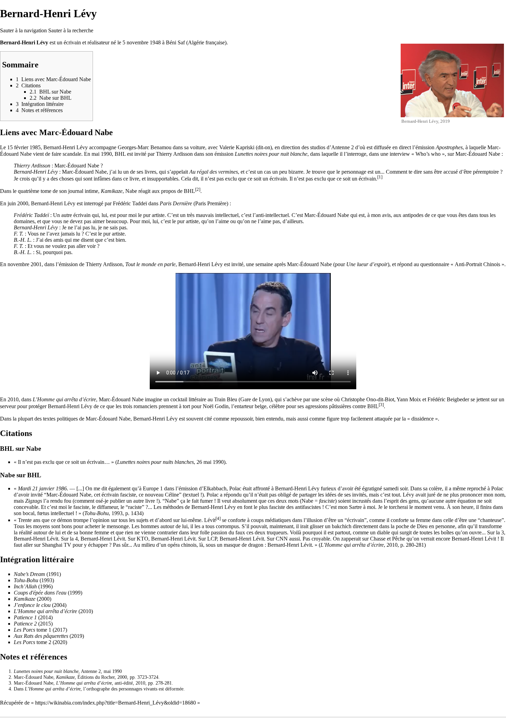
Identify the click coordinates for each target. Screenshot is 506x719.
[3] (381, 404)
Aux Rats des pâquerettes (41, 636)
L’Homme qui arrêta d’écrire (64, 399)
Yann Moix (409, 399)
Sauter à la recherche (70, 30)
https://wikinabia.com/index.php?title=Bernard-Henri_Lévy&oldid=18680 (115, 703)
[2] (197, 189)
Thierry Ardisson (174, 154)
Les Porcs (24, 630)
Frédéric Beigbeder (448, 399)
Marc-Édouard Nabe (477, 154)
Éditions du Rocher (96, 677)
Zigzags (33, 501)
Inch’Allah (25, 586)
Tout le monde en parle (150, 264)
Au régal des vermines (213, 172)
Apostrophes (449, 147)
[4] (218, 518)
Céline (172, 495)
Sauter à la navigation (23, 30)
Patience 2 (25, 624)
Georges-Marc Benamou (144, 147)
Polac (235, 488)
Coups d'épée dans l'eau (40, 593)
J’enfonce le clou (32, 605)
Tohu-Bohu (96, 513)
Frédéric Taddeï (130, 203)
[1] (379, 177)
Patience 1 (25, 617)
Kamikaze (112, 191)
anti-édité (124, 683)
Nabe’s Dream (29, 574)
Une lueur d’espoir (367, 264)
